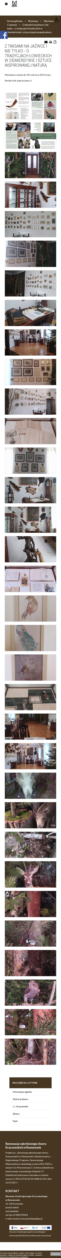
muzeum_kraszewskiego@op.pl (27, 1218)
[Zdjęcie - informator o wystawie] (30, 106)
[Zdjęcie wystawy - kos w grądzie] (30, 1051)
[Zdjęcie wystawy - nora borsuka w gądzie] (30, 845)
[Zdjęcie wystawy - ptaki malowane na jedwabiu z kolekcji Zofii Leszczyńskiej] (30, 224)
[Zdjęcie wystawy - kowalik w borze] (30, 963)
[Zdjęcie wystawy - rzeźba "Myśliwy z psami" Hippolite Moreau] (30, 549)
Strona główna (15, 20)
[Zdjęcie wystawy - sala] (30, 342)
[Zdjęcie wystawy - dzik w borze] (30, 785)
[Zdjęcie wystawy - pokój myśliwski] (30, 194)
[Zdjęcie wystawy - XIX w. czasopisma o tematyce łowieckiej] (30, 431)
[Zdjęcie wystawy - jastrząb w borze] (30, 992)
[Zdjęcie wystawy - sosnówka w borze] (30, 1022)
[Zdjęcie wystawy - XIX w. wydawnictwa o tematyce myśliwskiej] (30, 579)
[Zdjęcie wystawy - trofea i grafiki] (30, 460)
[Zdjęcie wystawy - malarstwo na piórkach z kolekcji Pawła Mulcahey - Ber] (30, 697)
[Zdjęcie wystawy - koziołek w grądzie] (30, 874)
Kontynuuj (55, 1254)
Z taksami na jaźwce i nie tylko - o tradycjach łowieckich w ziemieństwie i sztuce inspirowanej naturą (29, 28)
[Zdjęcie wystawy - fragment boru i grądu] (30, 165)
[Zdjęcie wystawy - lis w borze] (30, 904)
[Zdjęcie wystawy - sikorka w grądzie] (30, 933)
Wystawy (33, 20)
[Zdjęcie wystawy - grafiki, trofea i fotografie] (30, 372)
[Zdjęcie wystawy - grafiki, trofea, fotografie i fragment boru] (30, 253)
